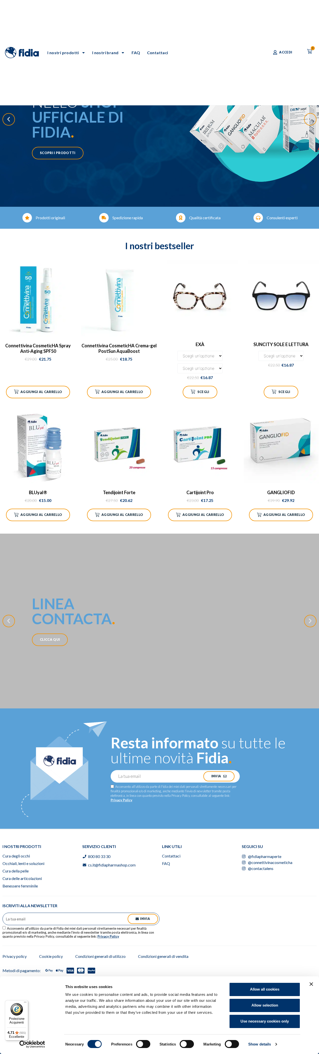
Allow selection (264, 1005)
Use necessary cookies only (264, 1021)
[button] (8, 119)
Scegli (203, 392)
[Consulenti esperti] (258, 217)
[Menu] (25, 1003)
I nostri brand (105, 52)
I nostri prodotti (63, 52)
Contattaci (157, 52)
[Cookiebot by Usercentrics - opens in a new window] (32, 1044)
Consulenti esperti (282, 217)
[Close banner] (311, 984)
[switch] (143, 1044)
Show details (259, 1044)
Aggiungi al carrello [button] (41, 392)
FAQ (136, 52)
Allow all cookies (264, 989)
